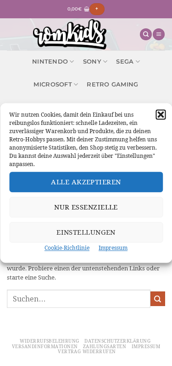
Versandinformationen (45, 347)
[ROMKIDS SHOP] (70, 34)
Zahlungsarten (104, 347)
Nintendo (50, 61)
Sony (92, 61)
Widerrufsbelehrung (49, 341)
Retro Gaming (112, 84)
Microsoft (52, 84)
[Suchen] (146, 34)
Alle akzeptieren (86, 182)
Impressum (113, 247)
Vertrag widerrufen (87, 352)
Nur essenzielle (86, 207)
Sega (124, 61)
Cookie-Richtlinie (66, 247)
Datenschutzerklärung (117, 341)
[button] (160, 114)
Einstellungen (86, 232)
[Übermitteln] (157, 298)
